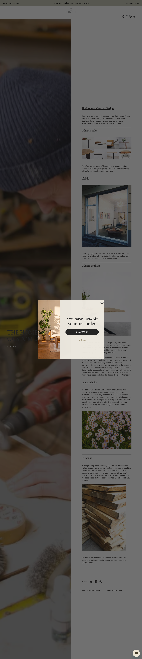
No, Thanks (82, 340)
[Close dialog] (102, 302)
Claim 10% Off (82, 332)
